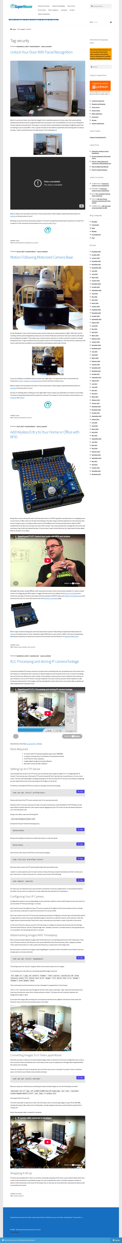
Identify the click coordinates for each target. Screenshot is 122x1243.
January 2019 (96, 342)
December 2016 (96, 406)
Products (37, 19)
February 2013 (96, 451)
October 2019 (96, 316)
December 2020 (96, 284)
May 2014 (94, 435)
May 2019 (94, 329)
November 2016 (96, 410)
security (35, 242)
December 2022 (96, 261)
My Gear (72, 10)
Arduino (16, 417)
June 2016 (95, 426)
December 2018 (96, 345)
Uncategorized (96, 234)
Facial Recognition (19, 242)
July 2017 (94, 384)
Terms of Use (71, 6)
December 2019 (96, 310)
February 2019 (96, 339)
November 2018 (96, 348)
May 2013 (94, 445)
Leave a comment (46, 46)
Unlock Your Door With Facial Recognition (41, 52)
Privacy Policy (42, 10)
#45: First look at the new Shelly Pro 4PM (101, 207)
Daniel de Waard (35, 46)
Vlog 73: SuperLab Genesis (99, 170)
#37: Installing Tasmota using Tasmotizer (101, 195)
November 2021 (96, 264)
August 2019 (95, 322)
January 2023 (96, 258)
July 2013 (94, 442)
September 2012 (96, 458)
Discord (45, 19)
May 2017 (94, 390)
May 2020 (94, 297)
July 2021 (94, 271)
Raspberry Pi (29, 242)
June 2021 (95, 274)
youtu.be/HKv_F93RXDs (34, 744)
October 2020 (96, 287)
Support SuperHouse (44, 14)
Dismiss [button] (117, 1240)
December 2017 (96, 368)
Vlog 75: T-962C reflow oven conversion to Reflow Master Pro (101, 162)
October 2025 (96, 255)
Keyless (24, 647)
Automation (22, 417)
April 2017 (95, 393)
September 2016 (96, 416)
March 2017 (95, 397)
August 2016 (95, 419)
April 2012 (95, 464)
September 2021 (96, 268)
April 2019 (95, 332)
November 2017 (96, 371)
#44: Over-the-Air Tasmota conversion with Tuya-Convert (101, 201)
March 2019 (95, 335)
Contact (54, 19)
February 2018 (96, 361)
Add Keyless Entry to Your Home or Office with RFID (44, 434)
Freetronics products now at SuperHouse (100, 184)
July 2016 (94, 422)
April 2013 (95, 448)
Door (20, 647)
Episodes (21, 19)
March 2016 (95, 429)
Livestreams (95, 225)
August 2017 (95, 381)
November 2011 (96, 474)
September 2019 (96, 319)
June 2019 (95, 326)
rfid (29, 647)
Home (12, 19)
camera (16, 1196)
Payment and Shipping (58, 6)
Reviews (94, 231)
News (17, 240)
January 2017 (96, 403)
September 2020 (96, 290)
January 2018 (96, 364)
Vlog (28, 19)
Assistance (64, 10)
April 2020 (95, 300)
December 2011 (96, 471)
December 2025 (96, 251)
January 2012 (96, 468)
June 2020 (95, 293)
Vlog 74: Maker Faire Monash (100, 167)
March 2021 (95, 277)
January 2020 (96, 306)
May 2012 (94, 461)
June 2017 (95, 387)
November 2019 (96, 313)
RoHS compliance (53, 10)
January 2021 (96, 280)
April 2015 (95, 432)
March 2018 (95, 358)
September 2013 (96, 439)
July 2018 (94, 352)
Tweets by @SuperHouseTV (98, 137)
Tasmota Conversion (44, 6)
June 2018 (95, 355)
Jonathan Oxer (34, 656)
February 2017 (96, 400)
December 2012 (96, 455)
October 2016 (96, 413)
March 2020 (95, 303)
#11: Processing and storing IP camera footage (44, 661)
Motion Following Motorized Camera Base (41, 257)
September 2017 (96, 377)
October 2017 (96, 374)
